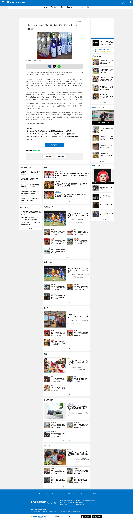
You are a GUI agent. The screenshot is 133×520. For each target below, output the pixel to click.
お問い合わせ (80, 502)
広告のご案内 (64, 504)
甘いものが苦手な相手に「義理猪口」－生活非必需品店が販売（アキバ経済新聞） (50, 131)
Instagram (124, 3)
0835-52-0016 (66, 72)
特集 (88, 7)
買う (62, 7)
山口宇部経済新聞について (67, 500)
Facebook (118, 3)
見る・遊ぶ (54, 7)
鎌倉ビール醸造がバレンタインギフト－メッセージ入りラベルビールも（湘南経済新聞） (51, 134)
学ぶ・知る (80, 7)
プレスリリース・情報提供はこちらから (86, 500)
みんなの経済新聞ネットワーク (38, 517)
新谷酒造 (29, 128)
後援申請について (81, 504)
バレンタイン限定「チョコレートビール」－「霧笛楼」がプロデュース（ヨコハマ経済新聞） (53, 136)
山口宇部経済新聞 (16, 2)
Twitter (121, 3)
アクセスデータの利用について (68, 502)
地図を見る (54, 145)
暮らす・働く (70, 7)
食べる (45, 7)
